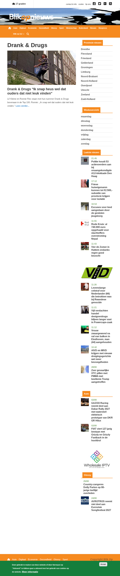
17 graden (20, 3)
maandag (86, 116)
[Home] (31, 17)
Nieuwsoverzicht (9, 28)
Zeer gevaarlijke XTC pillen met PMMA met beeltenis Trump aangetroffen (100, 376)
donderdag (87, 130)
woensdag (86, 125)
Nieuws (93, 28)
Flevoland (86, 54)
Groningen (87, 67)
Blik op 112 (18, 34)
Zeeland (85, 94)
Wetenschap (71, 28)
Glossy (54, 28)
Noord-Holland (89, 81)
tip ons (88, 4)
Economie (32, 28)
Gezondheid (44, 28)
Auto (15, 28)
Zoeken (28, 34)
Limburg (85, 72)
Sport (61, 28)
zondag (85, 143)
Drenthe (85, 49)
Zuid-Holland (88, 99)
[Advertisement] (97, 537)
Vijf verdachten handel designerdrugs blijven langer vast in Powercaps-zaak (101, 316)
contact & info (71, 4)
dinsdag (85, 121)
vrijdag (85, 134)
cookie (81, 4)
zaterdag (86, 139)
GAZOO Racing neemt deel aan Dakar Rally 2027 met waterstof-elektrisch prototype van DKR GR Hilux (102, 412)
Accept (103, 564)
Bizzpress (103, 28)
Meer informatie (30, 571)
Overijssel (86, 85)
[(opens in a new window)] (94, 4)
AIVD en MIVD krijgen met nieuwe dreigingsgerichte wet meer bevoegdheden (101, 356)
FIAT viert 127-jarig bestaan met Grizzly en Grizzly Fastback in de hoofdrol (101, 435)
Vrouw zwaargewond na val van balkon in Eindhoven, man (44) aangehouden (101, 336)
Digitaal (23, 28)
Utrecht (85, 90)
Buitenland (83, 28)
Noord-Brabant (89, 76)
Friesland (86, 58)
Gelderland (87, 63)
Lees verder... (22, 106)
